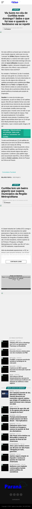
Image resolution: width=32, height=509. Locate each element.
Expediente (16, 499)
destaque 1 (17, 177)
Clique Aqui (16, 280)
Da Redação (8, 29)
